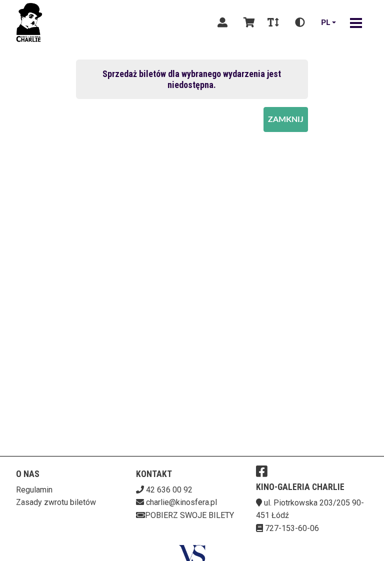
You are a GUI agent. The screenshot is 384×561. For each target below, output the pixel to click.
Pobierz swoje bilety (189, 515)
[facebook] (262, 471)
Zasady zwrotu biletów (56, 502)
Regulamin (34, 489)
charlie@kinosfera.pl (181, 502)
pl (325, 22)
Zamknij (286, 120)
